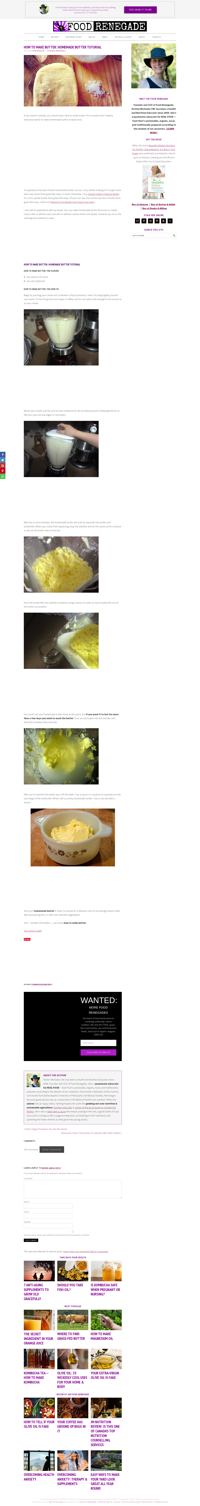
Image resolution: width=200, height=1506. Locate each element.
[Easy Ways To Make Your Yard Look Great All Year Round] (106, 1460)
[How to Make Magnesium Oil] (106, 1320)
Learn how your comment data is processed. (85, 1251)
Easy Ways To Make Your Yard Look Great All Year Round (105, 1481)
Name (27, 1202)
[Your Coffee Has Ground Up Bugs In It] (72, 1408)
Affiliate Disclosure (60, 51)
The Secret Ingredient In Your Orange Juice (38, 1338)
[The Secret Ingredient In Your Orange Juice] (39, 1320)
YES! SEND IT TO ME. (140, 10)
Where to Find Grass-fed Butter (71, 1336)
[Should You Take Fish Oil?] (72, 1271)
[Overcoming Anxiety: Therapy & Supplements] (72, 1460)
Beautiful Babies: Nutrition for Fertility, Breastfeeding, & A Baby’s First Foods (153, 149)
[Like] (2, 454)
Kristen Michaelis (57, 1502)
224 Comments (51, 51)
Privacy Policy (147, 1502)
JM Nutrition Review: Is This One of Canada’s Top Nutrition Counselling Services (105, 1433)
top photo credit (32, 930)
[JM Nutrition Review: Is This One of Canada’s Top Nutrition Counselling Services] (106, 1408)
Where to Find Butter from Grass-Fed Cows (72, 202)
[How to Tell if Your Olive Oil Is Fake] (39, 1408)
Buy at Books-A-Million (154, 208)
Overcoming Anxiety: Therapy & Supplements (72, 1479)
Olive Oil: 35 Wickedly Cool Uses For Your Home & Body (72, 1379)
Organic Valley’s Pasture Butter (103, 194)
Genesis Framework (88, 1502)
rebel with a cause (56, 1111)
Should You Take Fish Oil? (70, 1287)
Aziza (45, 1168)
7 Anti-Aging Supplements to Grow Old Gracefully (36, 1291)
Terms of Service (105, 1502)
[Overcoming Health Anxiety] (39, 1460)
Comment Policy (161, 1502)
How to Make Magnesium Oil (102, 1336)
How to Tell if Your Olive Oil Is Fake (39, 1424)
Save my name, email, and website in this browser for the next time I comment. (57, 1235)
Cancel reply (55, 1168)
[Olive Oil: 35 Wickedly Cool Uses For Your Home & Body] (72, 1359)
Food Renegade (100, 25)
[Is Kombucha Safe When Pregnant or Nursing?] (106, 1271)
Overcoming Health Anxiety (39, 1477)
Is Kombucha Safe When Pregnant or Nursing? (105, 1289)
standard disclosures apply (41, 984)
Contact (117, 1502)
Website (27, 1222)
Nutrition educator (62, 1107)
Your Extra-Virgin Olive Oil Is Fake (105, 1375)
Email (27, 1212)
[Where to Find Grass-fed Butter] (72, 1320)
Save (28, 939)
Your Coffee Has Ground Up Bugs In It (71, 1426)
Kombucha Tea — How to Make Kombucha (36, 1377)
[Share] (2, 460)
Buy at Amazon (140, 204)
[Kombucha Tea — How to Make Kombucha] (39, 1359)
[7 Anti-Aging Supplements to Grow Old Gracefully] (39, 1271)
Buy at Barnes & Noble (163, 204)
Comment (28, 1178)
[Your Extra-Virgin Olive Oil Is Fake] (106, 1359)
